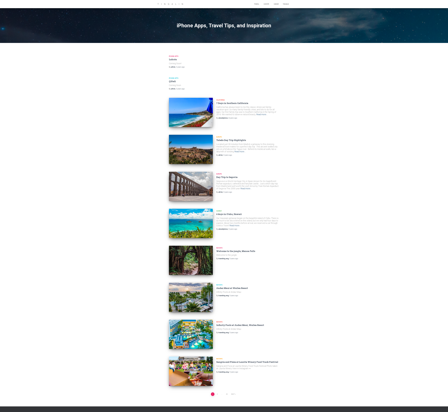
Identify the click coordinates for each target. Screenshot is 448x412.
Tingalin (286, 4)
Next (233, 394)
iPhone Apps (173, 56)
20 (227, 394)
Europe (266, 4)
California (220, 100)
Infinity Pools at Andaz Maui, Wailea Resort (240, 325)
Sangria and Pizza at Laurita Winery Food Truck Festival (247, 362)
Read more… (262, 114)
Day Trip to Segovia (227, 177)
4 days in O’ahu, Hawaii (229, 214)
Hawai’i (276, 4)
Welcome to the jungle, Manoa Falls (235, 251)
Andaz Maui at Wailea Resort (232, 288)
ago (180, 67)
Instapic (219, 248)
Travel (256, 4)
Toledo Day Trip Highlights (231, 140)
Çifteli (172, 81)
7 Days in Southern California (232, 103)
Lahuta (173, 59)
